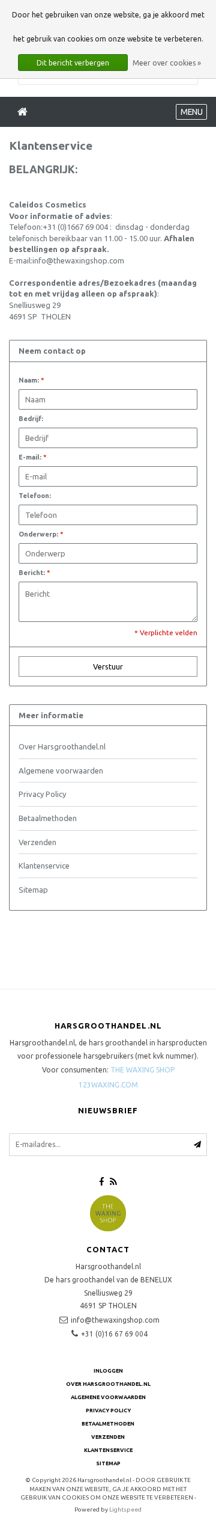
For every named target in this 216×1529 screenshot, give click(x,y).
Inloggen (108, 1371)
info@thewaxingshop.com (115, 1320)
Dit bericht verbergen (73, 63)
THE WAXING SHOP (142, 1070)
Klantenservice (44, 865)
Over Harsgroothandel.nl (62, 746)
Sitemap (33, 889)
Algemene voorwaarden (61, 770)
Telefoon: (35, 495)
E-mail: (33, 457)
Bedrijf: (31, 418)
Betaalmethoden (48, 818)
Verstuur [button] (108, 666)
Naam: (31, 380)
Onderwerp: (41, 534)
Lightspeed (125, 1509)
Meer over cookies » (167, 63)
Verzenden (37, 842)
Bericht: (34, 572)
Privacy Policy (42, 794)
